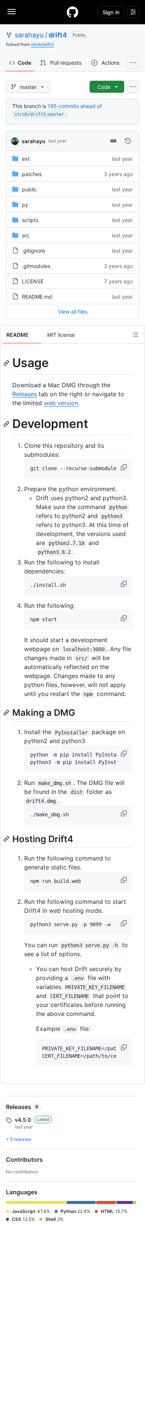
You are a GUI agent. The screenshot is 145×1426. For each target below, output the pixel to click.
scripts (30, 220)
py (25, 204)
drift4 (58, 35)
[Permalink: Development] (7, 424)
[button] (124, 467)
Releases (24, 394)
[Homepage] (72, 12)
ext (26, 158)
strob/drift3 (42, 44)
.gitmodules (36, 266)
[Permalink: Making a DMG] (7, 712)
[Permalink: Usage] (7, 363)
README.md (37, 296)
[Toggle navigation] (11, 11)
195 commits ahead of (75, 106)
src (25, 235)
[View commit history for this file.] (128, 141)
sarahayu (29, 35)
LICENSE (33, 281)
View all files (72, 311)
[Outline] (135, 335)
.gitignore (33, 250)
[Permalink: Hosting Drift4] (7, 839)
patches (32, 174)
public (29, 189)
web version (61, 403)
